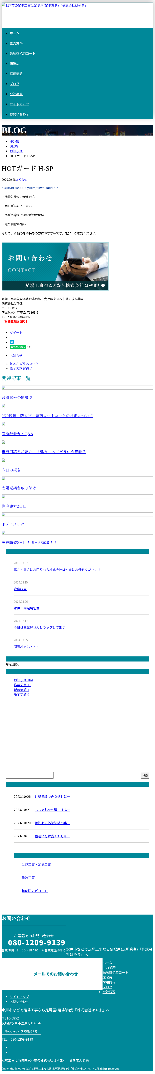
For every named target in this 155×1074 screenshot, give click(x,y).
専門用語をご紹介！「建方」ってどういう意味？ (44, 452)
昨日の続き (11, 470)
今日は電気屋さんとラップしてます (39, 627)
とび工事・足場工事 (36, 864)
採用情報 (16, 73)
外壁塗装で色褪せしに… (52, 796)
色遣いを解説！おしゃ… (52, 836)
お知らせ (21, 179)
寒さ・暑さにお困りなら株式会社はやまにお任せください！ (57, 569)
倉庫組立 (20, 588)
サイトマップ (19, 104)
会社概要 (16, 93)
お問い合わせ (19, 114)
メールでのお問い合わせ (55, 974)
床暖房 (14, 63)
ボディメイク (13, 524)
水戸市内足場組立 (27, 608)
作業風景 (22, 684)
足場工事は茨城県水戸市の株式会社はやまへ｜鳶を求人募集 (45, 1060)
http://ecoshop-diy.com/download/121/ (30, 187)
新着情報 (21, 689)
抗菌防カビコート (35, 890)
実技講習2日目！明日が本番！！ (29, 543)
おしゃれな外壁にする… (52, 809)
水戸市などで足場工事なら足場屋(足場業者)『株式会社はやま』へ (56, 1009)
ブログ (14, 83)
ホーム (14, 33)
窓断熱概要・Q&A (17, 434)
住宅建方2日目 (14, 506)
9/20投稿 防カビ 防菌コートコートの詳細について (47, 416)
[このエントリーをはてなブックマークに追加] (12, 342)
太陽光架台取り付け (19, 488)
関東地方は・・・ (27, 646)
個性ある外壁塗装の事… (52, 822)
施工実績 (21, 694)
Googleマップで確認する (21, 1031)
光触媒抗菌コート (23, 53)
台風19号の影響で (17, 397)
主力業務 (16, 43)
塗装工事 (28, 877)
